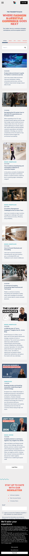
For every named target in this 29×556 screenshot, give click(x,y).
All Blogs (5, 40)
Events (19, 40)
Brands (10, 40)
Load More (14, 467)
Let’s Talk (24, 2)
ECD (15, 40)
